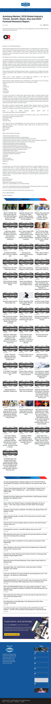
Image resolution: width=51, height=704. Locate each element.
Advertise (17, 701)
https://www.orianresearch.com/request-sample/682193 (31, 57)
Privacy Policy (10, 701)
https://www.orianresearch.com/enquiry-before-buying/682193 (17, 78)
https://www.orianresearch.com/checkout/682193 (14, 112)
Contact (22, 701)
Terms (3, 701)
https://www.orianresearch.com (26, 190)
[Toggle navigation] (25, 10)
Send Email (8, 180)
